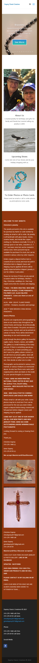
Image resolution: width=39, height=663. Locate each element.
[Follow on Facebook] (5, 646)
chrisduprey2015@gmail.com (14, 619)
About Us (19, 115)
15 (32, 51)
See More (19, 46)
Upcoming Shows (19, 156)
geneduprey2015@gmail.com (14, 621)
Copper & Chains (19, 26)
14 (30, 51)
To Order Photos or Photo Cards (19, 195)
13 (28, 51)
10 (23, 51)
